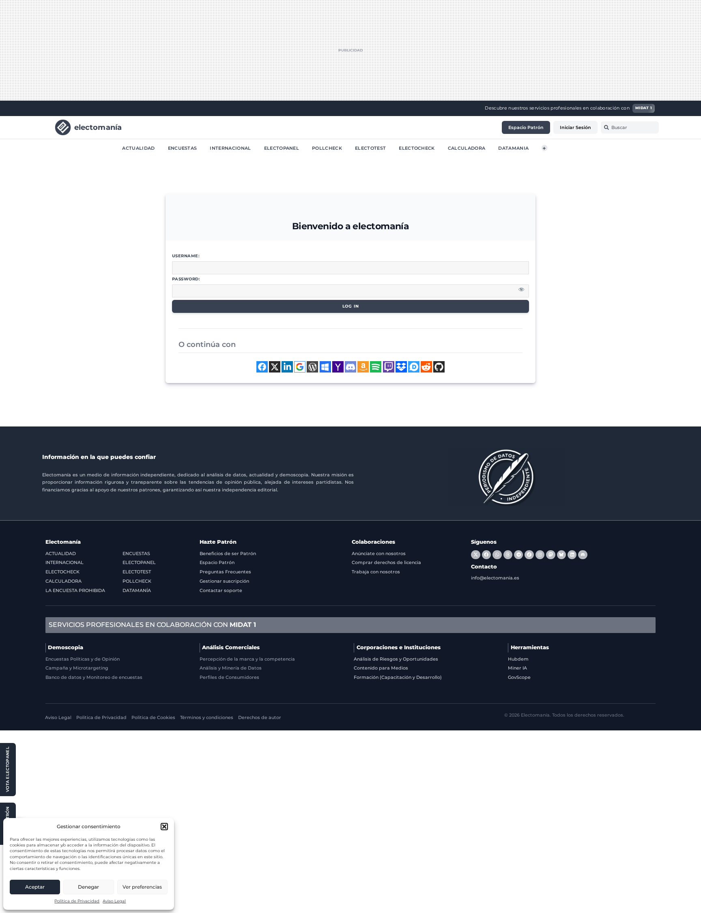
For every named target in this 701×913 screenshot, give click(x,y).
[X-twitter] (475, 554)
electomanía (98, 127)
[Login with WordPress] (312, 367)
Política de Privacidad (76, 901)
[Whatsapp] (496, 554)
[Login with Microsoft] (325, 367)
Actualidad (138, 148)
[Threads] (507, 554)
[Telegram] (518, 554)
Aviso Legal (114, 901)
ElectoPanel (281, 148)
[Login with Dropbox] (401, 367)
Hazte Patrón (218, 542)
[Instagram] (539, 554)
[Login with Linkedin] (287, 367)
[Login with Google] (299, 367)
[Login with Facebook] (262, 367)
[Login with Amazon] (363, 367)
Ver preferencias (142, 887)
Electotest (370, 148)
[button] (164, 826)
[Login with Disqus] (413, 367)
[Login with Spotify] (375, 367)
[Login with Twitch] (388, 367)
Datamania (513, 148)
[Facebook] (486, 554)
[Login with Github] (439, 367)
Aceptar (35, 887)
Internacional (230, 148)
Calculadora (467, 148)
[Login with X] (274, 367)
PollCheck (327, 148)
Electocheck (417, 148)
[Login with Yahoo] (338, 367)
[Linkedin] (572, 554)
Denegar (88, 887)
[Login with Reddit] (426, 367)
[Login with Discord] (350, 367)
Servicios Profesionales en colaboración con (152, 625)
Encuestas (182, 148)
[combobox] (630, 127)
